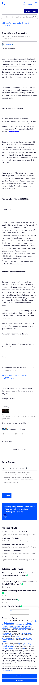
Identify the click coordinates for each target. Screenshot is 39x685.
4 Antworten (6, 578)
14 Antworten (6, 602)
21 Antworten (6, 596)
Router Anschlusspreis (9, 599)
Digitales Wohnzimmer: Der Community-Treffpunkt (16, 24)
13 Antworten (6, 587)
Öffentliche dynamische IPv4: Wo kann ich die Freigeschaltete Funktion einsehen (17, 574)
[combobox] (19, 16)
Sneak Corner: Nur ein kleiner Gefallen (15, 532)
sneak (9, 423)
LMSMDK (8, 44)
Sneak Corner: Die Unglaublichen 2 (14, 544)
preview (27, 423)
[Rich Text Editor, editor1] (19, 481)
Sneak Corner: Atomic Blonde (12, 557)
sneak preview (18, 423)
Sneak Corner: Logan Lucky (11, 551)
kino (3, 423)
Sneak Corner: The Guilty (10, 538)
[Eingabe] (3, 16)
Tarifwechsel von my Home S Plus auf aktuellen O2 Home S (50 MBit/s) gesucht (19, 583)
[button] (2, 11)
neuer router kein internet (11, 606)
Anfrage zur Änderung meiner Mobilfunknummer (19, 591)
